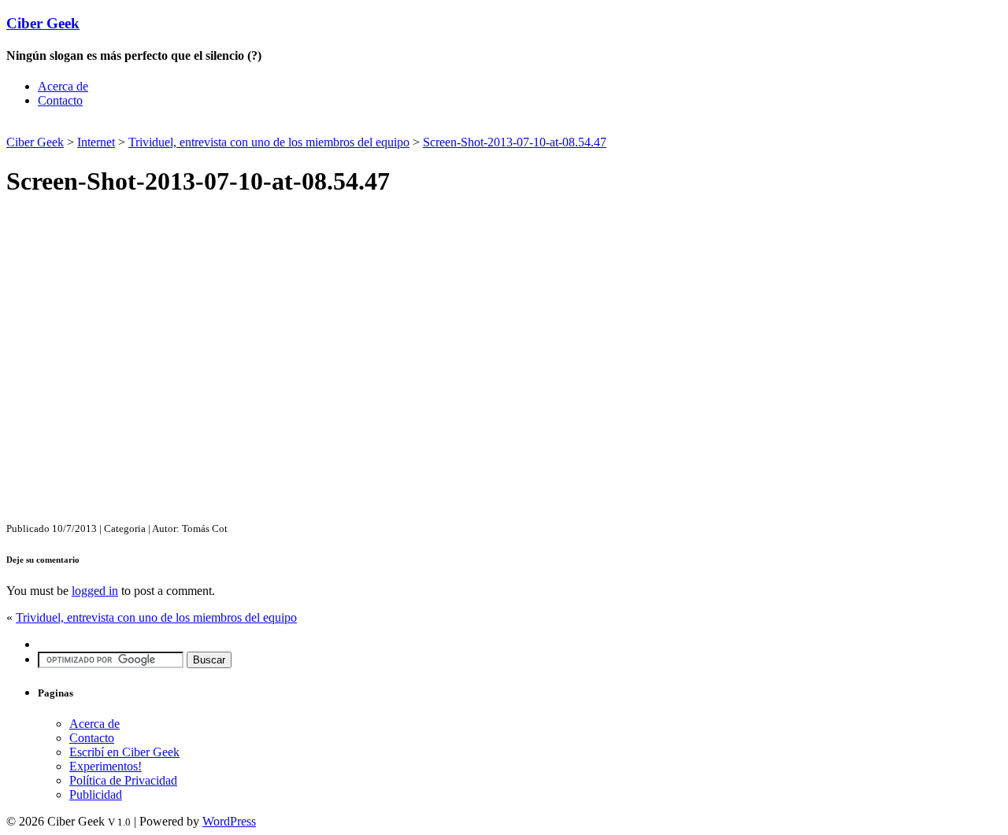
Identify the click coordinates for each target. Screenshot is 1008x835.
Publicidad (95, 794)
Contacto (60, 100)
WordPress (229, 821)
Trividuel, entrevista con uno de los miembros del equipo (269, 142)
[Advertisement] (190, 126)
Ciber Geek (43, 23)
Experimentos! (105, 766)
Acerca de (63, 86)
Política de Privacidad (123, 780)
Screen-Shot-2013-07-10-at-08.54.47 (514, 142)
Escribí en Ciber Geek (124, 752)
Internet (96, 142)
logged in (95, 590)
